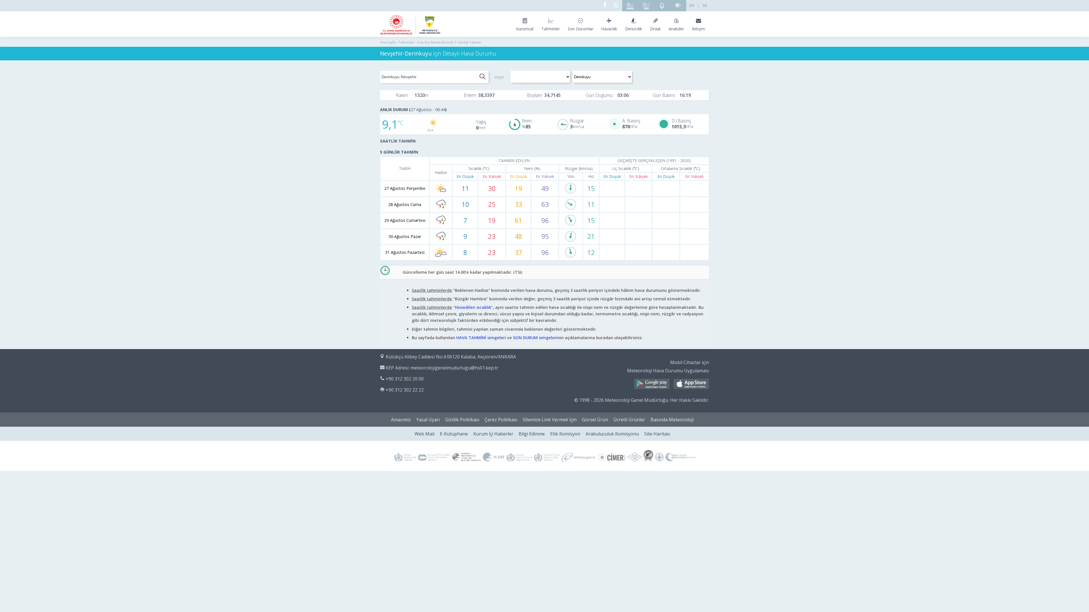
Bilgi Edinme (532, 434)
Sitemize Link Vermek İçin (550, 419)
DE (705, 5)
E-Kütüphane (454, 434)
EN (691, 5)
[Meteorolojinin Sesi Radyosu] (662, 5)
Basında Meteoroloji (672, 419)
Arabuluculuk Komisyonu (612, 434)
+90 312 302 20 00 (405, 379)
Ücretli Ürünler (629, 419)
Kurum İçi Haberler (493, 434)
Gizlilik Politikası (462, 419)
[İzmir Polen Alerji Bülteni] (646, 5)
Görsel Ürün (595, 419)
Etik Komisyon (565, 434)
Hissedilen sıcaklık (473, 307)
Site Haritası (657, 434)
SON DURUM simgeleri (535, 337)
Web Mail (424, 434)
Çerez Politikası (501, 419)
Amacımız (401, 419)
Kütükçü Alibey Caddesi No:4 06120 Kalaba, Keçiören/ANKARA (451, 357)
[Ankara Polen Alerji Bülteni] (630, 5)
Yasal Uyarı (428, 419)
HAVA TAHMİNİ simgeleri (481, 337)
